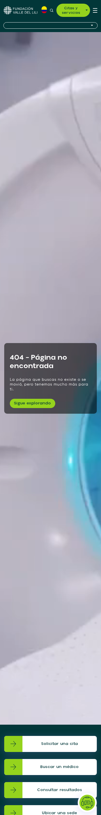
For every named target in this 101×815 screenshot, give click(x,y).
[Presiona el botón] (50, 25)
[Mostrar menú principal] (95, 10)
